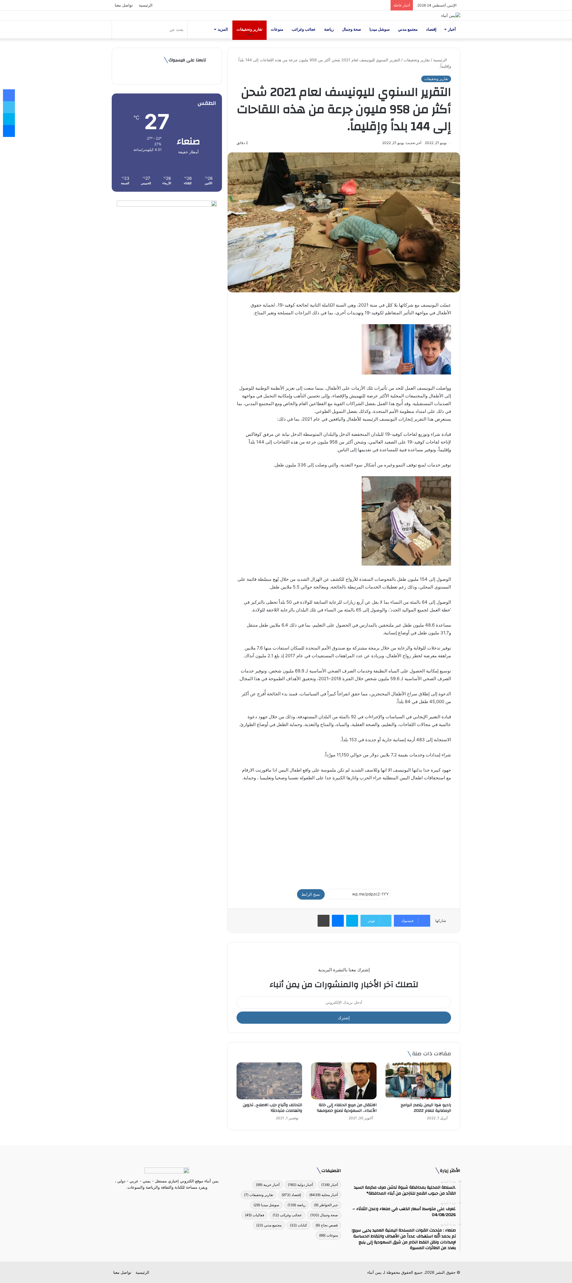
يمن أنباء (374, 1272)
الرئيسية (146, 5)
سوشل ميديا (379, 29)
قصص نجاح (326, 1225)
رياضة (329, 29)
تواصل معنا (124, 5)
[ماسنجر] (338, 921)
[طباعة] (323, 921)
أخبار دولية (300, 1184)
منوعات (277, 29)
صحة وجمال (351, 29)
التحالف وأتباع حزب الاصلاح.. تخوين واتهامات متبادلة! (272, 1108)
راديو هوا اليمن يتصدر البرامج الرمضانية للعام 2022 (426, 1108)
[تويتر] (170, 1198)
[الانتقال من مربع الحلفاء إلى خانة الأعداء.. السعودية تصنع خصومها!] (344, 1080)
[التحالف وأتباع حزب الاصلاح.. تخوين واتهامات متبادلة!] (269, 1080)
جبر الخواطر (326, 1205)
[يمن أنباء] (450, 15)
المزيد (223, 29)
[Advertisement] (344, 832)
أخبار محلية (323, 1195)
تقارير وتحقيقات (249, 29)
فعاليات (254, 1215)
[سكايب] (352, 921)
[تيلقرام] (163, 1198)
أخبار (452, 29)
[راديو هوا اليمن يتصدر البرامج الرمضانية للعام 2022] (418, 1080)
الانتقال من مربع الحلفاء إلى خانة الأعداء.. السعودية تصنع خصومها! (347, 1108)
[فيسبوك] (177, 1198)
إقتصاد (431, 29)
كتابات (298, 1225)
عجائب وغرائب (304, 29)
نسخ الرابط (310, 894)
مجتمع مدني (408, 29)
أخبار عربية (267, 1184)
